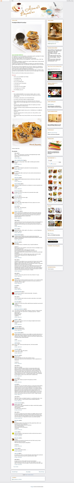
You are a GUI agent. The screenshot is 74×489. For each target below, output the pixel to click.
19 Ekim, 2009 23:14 (18, 283)
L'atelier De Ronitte (18, 402)
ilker (15, 285)
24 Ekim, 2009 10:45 (18, 363)
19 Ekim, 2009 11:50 (18, 175)
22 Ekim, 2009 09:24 (18, 340)
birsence (16, 201)
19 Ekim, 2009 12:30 (18, 188)
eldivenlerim (17, 177)
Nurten (16, 206)
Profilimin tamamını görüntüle (53, 41)
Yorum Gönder (15, 466)
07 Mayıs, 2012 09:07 (18, 457)
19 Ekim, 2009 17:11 (18, 226)
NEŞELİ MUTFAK (18, 234)
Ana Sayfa (28, 471)
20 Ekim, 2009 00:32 (18, 294)
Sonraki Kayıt (14, 471)
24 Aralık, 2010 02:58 (18, 435)
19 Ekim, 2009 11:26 (18, 164)
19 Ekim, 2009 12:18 (18, 181)
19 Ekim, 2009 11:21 (18, 158)
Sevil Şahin (17, 326)
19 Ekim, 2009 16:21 (18, 218)
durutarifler (17, 349)
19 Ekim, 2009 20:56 (18, 276)
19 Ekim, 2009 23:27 (18, 289)
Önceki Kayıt (41, 471)
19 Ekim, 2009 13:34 (18, 193)
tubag (16, 278)
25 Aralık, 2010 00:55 (18, 451)
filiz (15, 166)
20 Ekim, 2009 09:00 (18, 299)
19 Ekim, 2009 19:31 (18, 257)
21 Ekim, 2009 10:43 (18, 324)
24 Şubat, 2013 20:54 (18, 464)
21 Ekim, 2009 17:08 (18, 330)
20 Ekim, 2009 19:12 (18, 306)
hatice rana (16, 453)
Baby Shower (19, 56)
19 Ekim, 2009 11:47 (18, 169)
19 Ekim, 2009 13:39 (18, 198)
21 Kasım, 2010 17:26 (18, 418)
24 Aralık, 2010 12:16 (18, 446)
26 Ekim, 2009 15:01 (18, 382)
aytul (15, 384)
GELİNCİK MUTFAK (18, 291)
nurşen (16, 378)
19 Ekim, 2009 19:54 (18, 271)
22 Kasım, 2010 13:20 (18, 429)
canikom (16, 431)
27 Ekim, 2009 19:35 (18, 400)
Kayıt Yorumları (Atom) (29, 474)
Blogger (32, 486)
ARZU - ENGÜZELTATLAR (19, 160)
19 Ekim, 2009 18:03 (18, 232)
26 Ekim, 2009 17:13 (18, 394)
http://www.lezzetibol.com (19, 309)
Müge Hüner (17, 242)
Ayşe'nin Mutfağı (18, 183)
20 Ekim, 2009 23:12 (18, 317)
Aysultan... (16, 319)
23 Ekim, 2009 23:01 (18, 353)
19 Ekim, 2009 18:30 (18, 239)
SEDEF (16, 343)
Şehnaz (16, 228)
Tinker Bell (16, 301)
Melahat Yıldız (17, 211)
